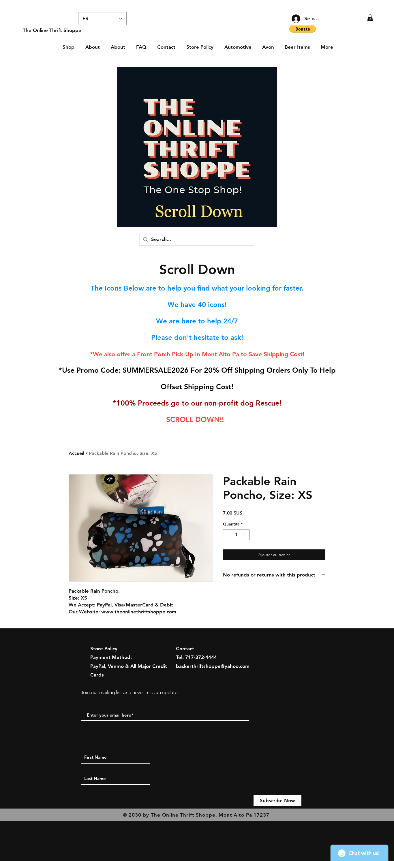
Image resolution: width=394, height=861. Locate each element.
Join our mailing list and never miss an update (129, 692)
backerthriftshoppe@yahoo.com (212, 666)
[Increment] (245, 535)
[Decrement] (227, 535)
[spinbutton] (236, 535)
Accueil (76, 453)
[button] (370, 17)
